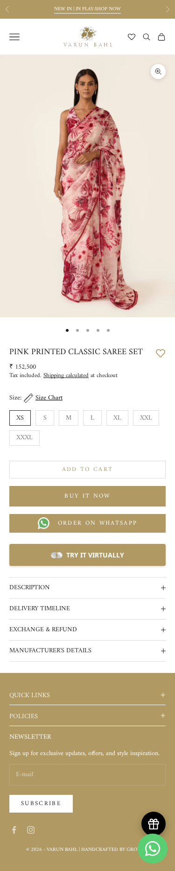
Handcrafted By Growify (115, 849)
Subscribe (41, 803)
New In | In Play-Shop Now (87, 9)
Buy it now (87, 496)
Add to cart (87, 469)
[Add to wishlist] (160, 352)
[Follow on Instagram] (30, 830)
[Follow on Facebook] (14, 830)
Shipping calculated (66, 375)
